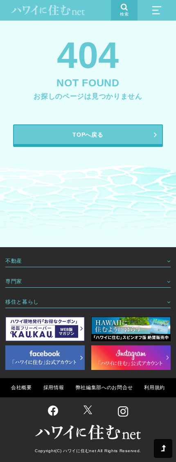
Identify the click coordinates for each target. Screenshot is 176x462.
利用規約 (154, 387)
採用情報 (53, 387)
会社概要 (21, 387)
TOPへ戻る (87, 134)
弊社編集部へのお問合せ (104, 387)
